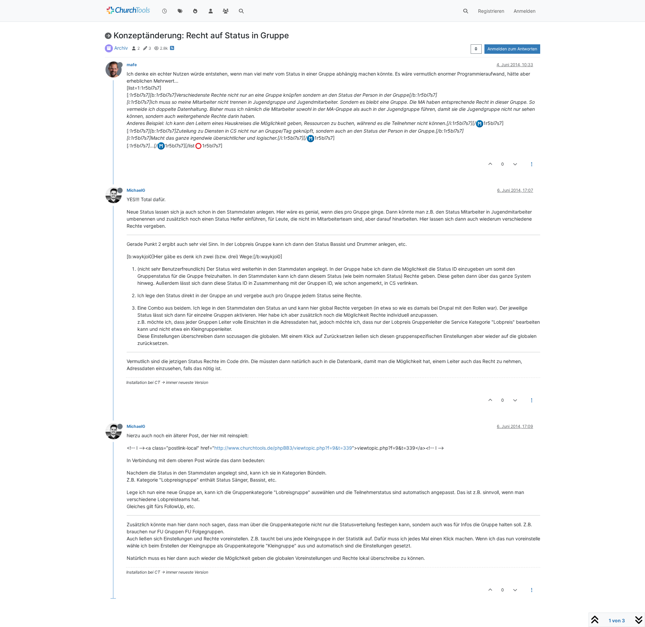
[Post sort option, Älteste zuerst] (476, 49)
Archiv (121, 48)
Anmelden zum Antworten (512, 48)
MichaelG (136, 190)
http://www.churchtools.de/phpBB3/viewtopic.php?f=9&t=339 (283, 448)
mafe (132, 64)
